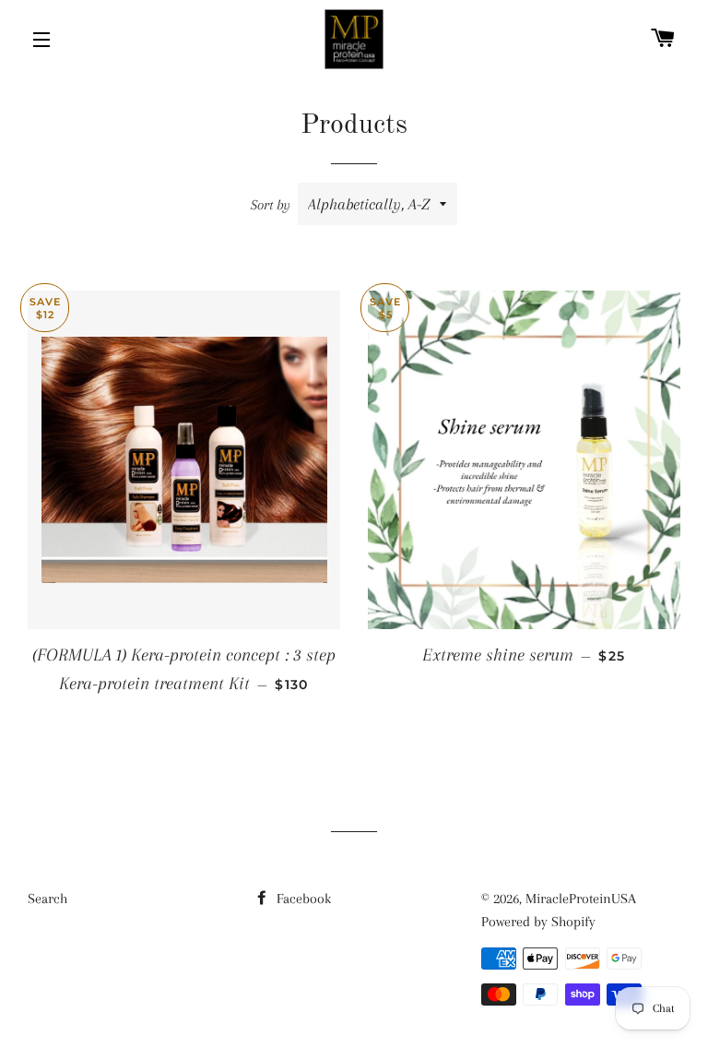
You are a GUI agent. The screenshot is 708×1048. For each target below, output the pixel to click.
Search (47, 898)
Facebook (302, 898)
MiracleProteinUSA (580, 898)
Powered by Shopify (538, 921)
